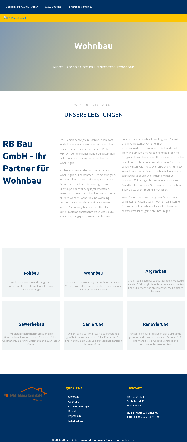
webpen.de (128, 440)
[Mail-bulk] (180, 6)
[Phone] (169, 6)
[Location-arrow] (159, 6)
